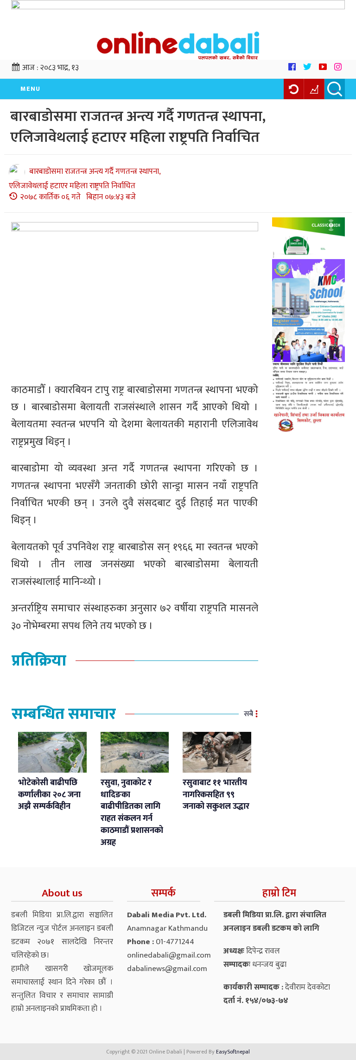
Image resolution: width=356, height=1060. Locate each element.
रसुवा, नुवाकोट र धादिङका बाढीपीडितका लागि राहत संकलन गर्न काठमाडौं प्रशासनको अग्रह (132, 813)
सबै (248, 714)
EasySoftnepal (233, 1051)
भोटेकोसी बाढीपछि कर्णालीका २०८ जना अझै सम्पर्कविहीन (49, 794)
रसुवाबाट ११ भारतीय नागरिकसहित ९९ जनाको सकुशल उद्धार (216, 794)
